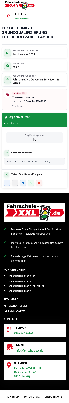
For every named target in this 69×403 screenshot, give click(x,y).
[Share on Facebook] (7, 183)
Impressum (13, 396)
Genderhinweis (53, 396)
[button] (6, 397)
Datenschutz (32, 396)
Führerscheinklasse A (17, 281)
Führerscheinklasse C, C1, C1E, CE (24, 286)
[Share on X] (15, 183)
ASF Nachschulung (16, 305)
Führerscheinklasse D (17, 291)
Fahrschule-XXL (12, 123)
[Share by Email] (39, 183)
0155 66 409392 (22, 18)
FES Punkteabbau (14, 310)
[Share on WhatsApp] (31, 183)
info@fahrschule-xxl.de (29, 350)
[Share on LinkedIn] (23, 183)
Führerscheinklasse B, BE (19, 276)
